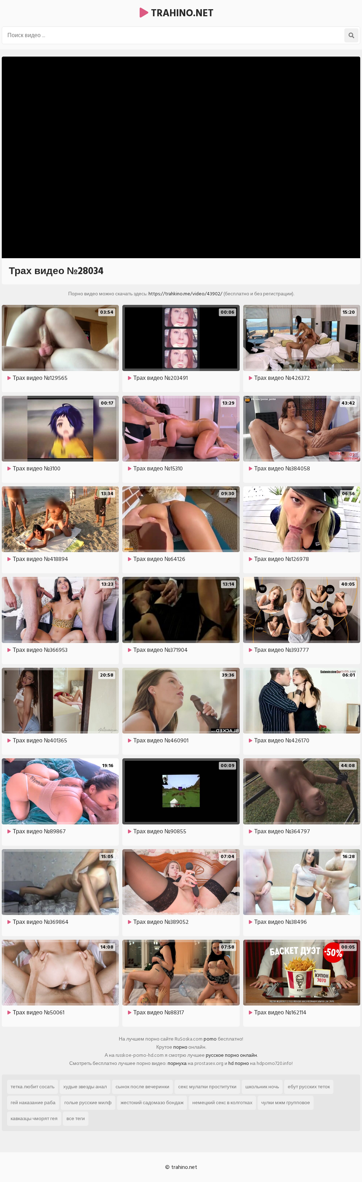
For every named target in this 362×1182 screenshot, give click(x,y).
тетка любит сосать (32, 1087)
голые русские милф (88, 1103)
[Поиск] (351, 35)
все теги (75, 1118)
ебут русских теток (309, 1087)
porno (210, 1039)
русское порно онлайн (231, 1055)
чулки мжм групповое (285, 1103)
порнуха (177, 1063)
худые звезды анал (85, 1087)
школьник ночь (262, 1087)
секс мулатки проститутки (207, 1087)
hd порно (238, 1063)
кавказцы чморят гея (34, 1118)
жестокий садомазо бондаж (152, 1103)
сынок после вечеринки (142, 1087)
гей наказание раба (33, 1103)
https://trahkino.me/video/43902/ (185, 294)
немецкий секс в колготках (222, 1103)
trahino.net (181, 13)
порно (180, 1047)
